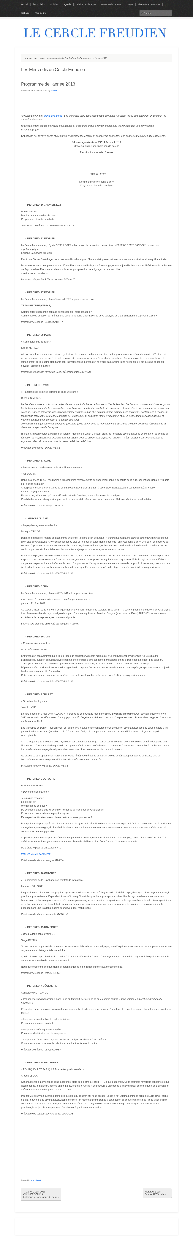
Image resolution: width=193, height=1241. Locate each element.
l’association (39, 4)
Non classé (36, 1180)
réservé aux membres (149, 4)
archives (25, 13)
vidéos (130, 4)
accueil (24, 4)
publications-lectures (86, 4)
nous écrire (40, 13)
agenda (67, 4)
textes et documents (111, 4)
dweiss (54, 90)
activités (54, 4)
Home (42, 58)
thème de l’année (53, 115)
